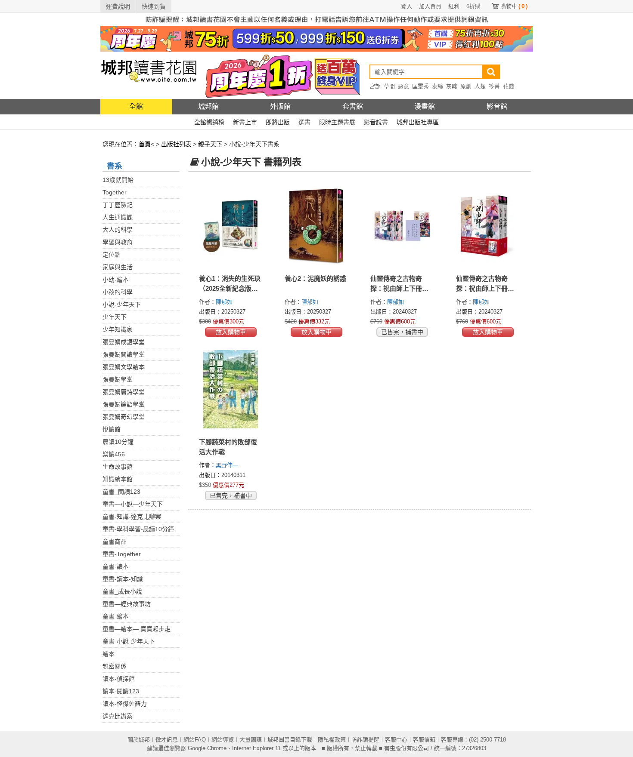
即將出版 (278, 122)
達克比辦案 (117, 716)
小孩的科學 (117, 292)
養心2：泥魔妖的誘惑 (315, 278)
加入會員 (430, 6)
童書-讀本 (115, 566)
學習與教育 (117, 242)
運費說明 (118, 6)
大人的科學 (117, 229)
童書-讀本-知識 (122, 578)
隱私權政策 (332, 739)
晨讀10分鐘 (117, 441)
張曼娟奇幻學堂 (123, 416)
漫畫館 (424, 106)
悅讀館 (111, 429)
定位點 (111, 254)
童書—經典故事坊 (126, 603)
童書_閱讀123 (121, 491)
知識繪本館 (117, 479)
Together (114, 192)
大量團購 (250, 739)
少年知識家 (117, 329)
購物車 (514, 6)
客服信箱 (424, 739)
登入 (406, 6)
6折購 (473, 6)
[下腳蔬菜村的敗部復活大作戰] (231, 389)
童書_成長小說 (122, 591)
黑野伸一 (228, 465)
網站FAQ (194, 739)
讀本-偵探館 (118, 678)
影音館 (497, 106)
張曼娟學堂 (117, 379)
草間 (389, 86)
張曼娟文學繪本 (123, 366)
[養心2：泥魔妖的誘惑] (316, 226)
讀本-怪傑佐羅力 (124, 703)
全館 (136, 106)
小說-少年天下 (121, 304)
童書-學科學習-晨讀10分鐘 (138, 529)
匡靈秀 (420, 86)
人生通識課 (117, 217)
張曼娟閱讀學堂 (123, 354)
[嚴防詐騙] (316, 18)
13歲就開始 (117, 179)
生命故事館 (117, 466)
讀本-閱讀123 (120, 691)
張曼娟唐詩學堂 (123, 391)
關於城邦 (138, 739)
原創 (466, 86)
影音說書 (376, 122)
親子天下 (210, 144)
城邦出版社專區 (418, 122)
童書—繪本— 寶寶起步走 (136, 628)
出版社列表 (176, 144)
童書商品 (114, 541)
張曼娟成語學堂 (123, 341)
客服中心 (396, 739)
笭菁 (494, 86)
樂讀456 (113, 454)
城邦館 (208, 106)
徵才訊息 (166, 739)
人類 (480, 86)
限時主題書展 (337, 122)
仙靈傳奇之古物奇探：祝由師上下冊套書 (485, 288)
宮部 (375, 86)
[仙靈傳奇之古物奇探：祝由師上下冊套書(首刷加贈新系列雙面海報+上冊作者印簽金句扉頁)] (402, 226)
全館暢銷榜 (209, 122)
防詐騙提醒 (365, 739)
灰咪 (451, 86)
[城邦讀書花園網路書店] (148, 75)
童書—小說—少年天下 (132, 504)
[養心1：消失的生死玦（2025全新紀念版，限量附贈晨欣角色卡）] (231, 226)
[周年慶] (316, 38)
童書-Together (121, 554)
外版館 (280, 106)
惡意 (403, 86)
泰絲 (437, 86)
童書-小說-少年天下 (128, 641)
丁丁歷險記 (117, 204)
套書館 (352, 106)
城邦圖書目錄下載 (289, 739)
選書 (304, 122)
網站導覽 (222, 739)
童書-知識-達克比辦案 (131, 516)
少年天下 (114, 317)
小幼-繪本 (115, 279)
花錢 (508, 86)
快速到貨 (154, 6)
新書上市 (245, 122)
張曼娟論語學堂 (123, 404)
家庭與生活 (117, 267)
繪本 (108, 653)
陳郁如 (225, 301)
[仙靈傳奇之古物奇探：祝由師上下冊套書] (488, 226)
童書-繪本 (115, 616)
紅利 (453, 6)
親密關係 (114, 666)
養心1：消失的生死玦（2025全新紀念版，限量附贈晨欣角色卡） (231, 288)
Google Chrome (207, 748)
